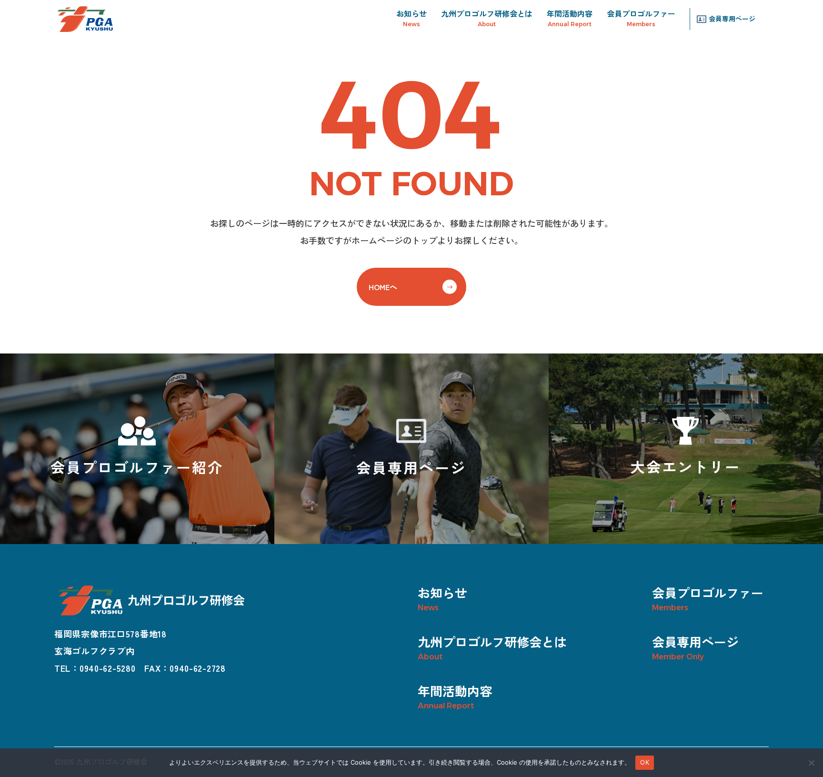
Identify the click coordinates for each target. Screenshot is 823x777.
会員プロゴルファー (641, 13)
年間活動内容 (569, 13)
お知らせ (411, 13)
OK (644, 762)
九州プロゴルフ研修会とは (486, 13)
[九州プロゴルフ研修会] (85, 19)
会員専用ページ (732, 18)
